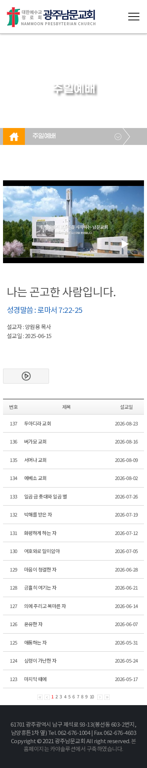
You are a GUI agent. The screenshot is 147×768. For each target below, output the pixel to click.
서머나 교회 (35, 459)
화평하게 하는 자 (40, 532)
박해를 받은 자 (38, 514)
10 (92, 696)
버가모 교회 (35, 441)
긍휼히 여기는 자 (40, 587)
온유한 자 (33, 624)
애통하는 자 (35, 642)
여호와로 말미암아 (42, 551)
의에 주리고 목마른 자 (45, 606)
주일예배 (44, 136)
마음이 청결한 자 (40, 569)
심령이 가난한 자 (40, 660)
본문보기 (26, 376)
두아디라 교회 (37, 423)
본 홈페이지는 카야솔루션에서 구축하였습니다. (80, 745)
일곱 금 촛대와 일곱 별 (45, 496)
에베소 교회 (35, 478)
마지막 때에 (35, 679)
